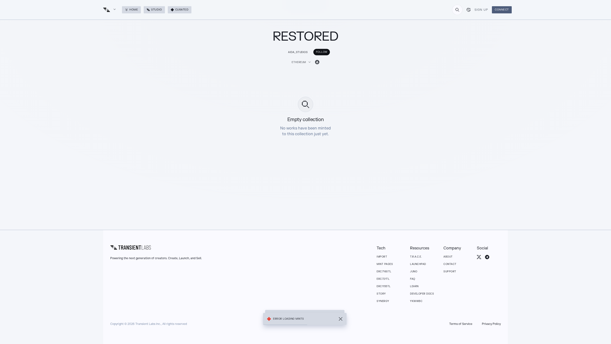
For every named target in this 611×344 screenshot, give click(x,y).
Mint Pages (385, 264)
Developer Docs (422, 293)
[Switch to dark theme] (468, 10)
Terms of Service (460, 324)
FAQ (412, 278)
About (448, 256)
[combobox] (457, 10)
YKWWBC (416, 301)
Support (449, 271)
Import (382, 256)
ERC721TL (383, 278)
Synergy (383, 301)
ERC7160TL (384, 271)
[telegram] (487, 257)
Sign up (481, 10)
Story (381, 293)
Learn (414, 286)
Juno (413, 271)
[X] (479, 257)
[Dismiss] (340, 319)
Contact (450, 264)
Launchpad (418, 264)
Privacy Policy (491, 324)
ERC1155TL (384, 286)
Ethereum (299, 62)
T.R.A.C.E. (416, 256)
